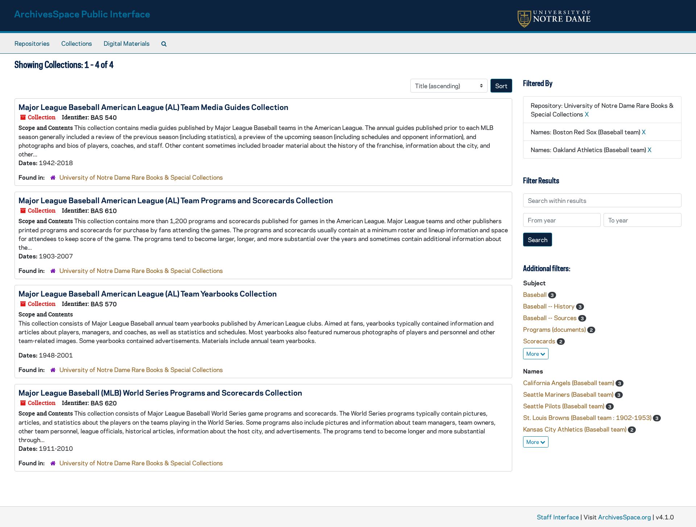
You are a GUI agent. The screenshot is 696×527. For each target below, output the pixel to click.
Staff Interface (558, 517)
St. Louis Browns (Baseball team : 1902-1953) (588, 417)
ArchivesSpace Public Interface (82, 14)
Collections (76, 43)
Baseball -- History (549, 306)
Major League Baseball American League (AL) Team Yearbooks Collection (147, 293)
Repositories (32, 43)
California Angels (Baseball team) (569, 383)
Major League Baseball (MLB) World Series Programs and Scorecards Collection (160, 392)
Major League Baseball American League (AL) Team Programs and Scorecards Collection (175, 200)
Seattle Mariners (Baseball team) (569, 394)
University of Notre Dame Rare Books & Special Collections (141, 177)
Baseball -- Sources (550, 318)
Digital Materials (127, 43)
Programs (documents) (555, 329)
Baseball (535, 294)
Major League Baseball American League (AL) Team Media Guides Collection (153, 107)
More (533, 353)
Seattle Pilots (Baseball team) (564, 406)
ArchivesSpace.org (624, 517)
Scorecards (540, 341)
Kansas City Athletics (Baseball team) (575, 429)
